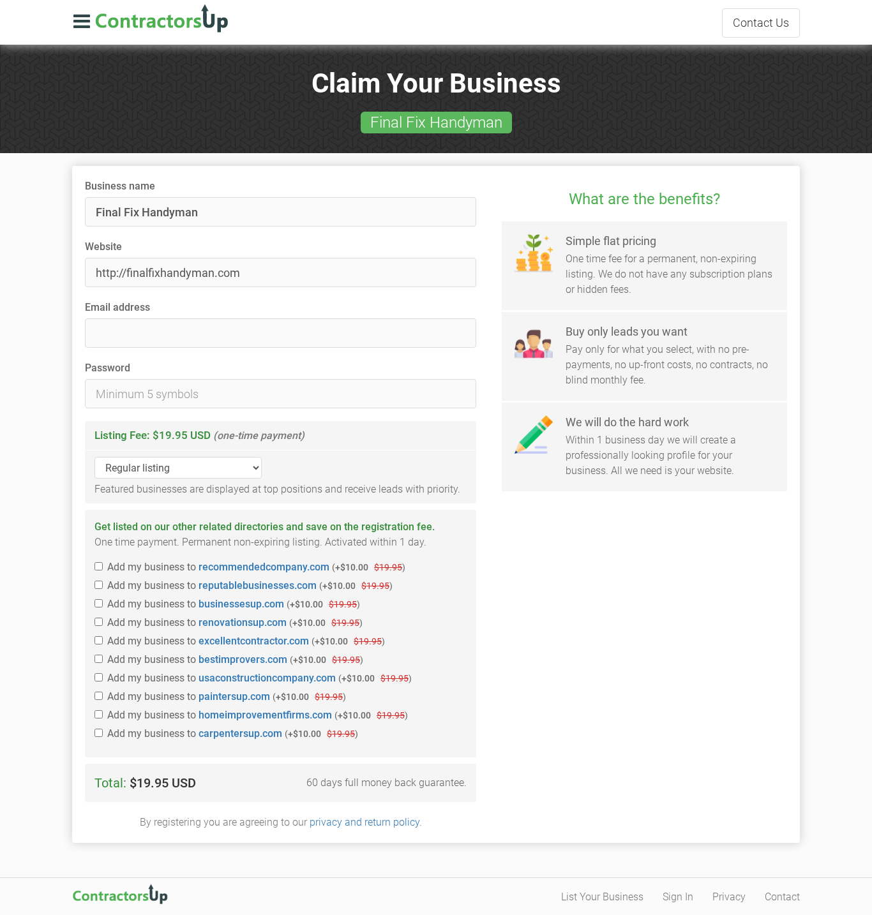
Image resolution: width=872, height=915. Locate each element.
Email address (117, 307)
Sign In (678, 897)
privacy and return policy (364, 822)
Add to (256, 567)
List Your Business (602, 897)
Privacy (729, 897)
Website (103, 247)
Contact (761, 22)
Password (107, 368)
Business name (120, 186)
